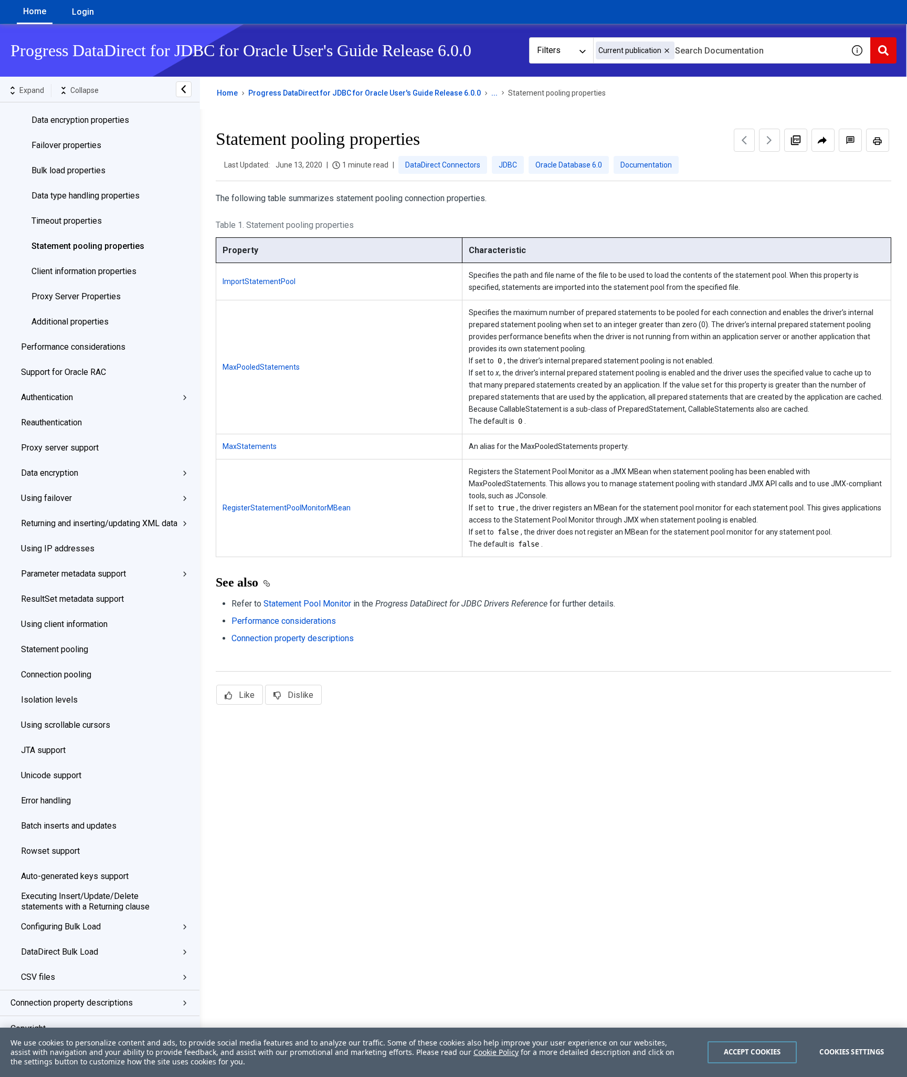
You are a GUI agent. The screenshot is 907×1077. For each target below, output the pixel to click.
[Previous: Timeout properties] (744, 140)
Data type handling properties (85, 196)
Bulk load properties (68, 170)
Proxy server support (60, 448)
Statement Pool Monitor (307, 604)
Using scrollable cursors (65, 725)
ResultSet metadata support (72, 599)
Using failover (46, 498)
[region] (453, 1052)
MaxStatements (250, 446)
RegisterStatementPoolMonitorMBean (287, 508)
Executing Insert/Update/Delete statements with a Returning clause (85, 901)
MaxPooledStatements (261, 367)
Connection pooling (56, 674)
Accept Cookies (752, 1052)
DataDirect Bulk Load (59, 952)
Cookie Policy (496, 1052)
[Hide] (184, 89)
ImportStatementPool (259, 281)
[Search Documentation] (883, 50)
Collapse (84, 90)
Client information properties (83, 271)
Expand (31, 90)
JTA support (43, 750)
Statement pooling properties (87, 246)
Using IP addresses (57, 548)
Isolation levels (49, 700)
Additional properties (70, 322)
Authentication (47, 397)
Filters (549, 50)
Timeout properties (66, 221)
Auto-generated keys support (75, 876)
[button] (667, 51)
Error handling (46, 801)
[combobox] (718, 50)
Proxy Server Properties (76, 296)
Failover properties (66, 145)
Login (83, 12)
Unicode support (51, 775)
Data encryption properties (80, 120)
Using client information (64, 624)
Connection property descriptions (71, 1003)
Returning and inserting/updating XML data (99, 523)
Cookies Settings (851, 1052)
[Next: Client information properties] (769, 140)
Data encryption (49, 473)
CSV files (38, 977)
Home (34, 11)
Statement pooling (54, 649)
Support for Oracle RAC (63, 372)
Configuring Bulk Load (61, 927)
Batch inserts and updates (69, 826)
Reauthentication (51, 422)
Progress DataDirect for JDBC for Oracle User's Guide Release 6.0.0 (364, 93)
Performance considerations (73, 347)
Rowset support (50, 851)
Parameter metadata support (73, 574)
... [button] (494, 93)
